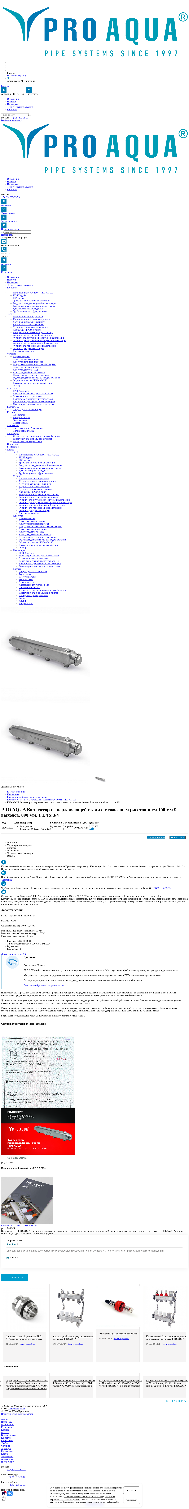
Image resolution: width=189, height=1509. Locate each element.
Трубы (10, 314)
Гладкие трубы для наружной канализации (34, 303)
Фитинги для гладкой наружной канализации (36, 343)
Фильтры (17, 385)
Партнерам (12, 104)
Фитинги (11, 353)
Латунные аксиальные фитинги (29, 322)
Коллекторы (13, 407)
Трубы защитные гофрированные (30, 311)
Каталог (5, 86)
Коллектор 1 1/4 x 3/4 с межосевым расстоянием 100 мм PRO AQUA (41, 799)
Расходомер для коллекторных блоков (72, 1333)
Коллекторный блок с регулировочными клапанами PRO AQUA (26, 1337)
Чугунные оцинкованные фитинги (30, 327)
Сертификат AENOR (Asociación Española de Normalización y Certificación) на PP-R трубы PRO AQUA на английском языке (80, 1383)
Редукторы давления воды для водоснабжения (36, 377)
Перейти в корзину (16, 75)
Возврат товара (9, 1435)
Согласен (131, 1490)
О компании (13, 99)
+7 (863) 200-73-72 (16, 1484)
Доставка (7, 880)
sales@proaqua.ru (16, 1408)
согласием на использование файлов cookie (83, 1496)
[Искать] (2, 232)
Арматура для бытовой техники (29, 372)
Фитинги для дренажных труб (28, 348)
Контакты (12, 109)
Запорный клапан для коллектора (164, 1333)
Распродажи (13, 446)
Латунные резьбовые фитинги (28, 324)
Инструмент (13, 444)
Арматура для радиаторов (26, 359)
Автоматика (13, 425)
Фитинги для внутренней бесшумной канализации (39, 338)
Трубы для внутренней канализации (31, 300)
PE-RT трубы (19, 295)
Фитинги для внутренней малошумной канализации (39, 340)
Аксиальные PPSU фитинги (27, 330)
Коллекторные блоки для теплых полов (33, 393)
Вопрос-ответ (26, 603)
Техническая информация (20, 107)
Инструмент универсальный (27, 441)
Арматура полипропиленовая (28, 361)
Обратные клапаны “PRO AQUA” (30, 380)
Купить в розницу (156, 837)
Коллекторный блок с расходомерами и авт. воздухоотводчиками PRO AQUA (120, 1337)
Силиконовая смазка (23, 431)
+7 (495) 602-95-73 (19, 117)
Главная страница (16, 791)
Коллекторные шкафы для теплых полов (33, 404)
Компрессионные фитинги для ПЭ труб (33, 332)
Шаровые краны (21, 356)
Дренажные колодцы (23, 351)
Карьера (5, 1430)
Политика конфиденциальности (17, 1414)
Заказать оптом (177, 837)
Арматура (12, 388)
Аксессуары (13, 433)
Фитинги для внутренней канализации (32, 335)
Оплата (5, 1432)
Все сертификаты (176, 1401)
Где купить (6, 1427)
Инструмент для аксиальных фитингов (32, 438)
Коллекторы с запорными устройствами (33, 399)
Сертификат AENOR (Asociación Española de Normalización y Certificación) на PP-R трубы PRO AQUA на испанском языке (33, 1383)
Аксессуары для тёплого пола (28, 428)
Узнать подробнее (29, 1344)
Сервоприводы (20, 423)
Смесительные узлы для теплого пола (32, 375)
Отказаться (131, 1500)
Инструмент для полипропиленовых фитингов (37, 436)
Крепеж (11, 412)
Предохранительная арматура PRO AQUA (34, 364)
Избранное (6, 235)
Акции (10, 449)
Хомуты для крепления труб (27, 409)
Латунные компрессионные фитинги (31, 319)
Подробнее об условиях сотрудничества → (45, 985)
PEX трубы (18, 298)
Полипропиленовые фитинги (28, 316)
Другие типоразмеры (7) (13, 954)
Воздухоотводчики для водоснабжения (32, 383)
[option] (25, 1323)
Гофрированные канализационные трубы (34, 306)
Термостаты (19, 415)
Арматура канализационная (27, 367)
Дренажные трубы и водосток (28, 308)
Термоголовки (20, 420)
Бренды (23, 598)
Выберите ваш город (11, 120)
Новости (11, 101)
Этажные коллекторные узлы (28, 396)
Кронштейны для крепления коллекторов (34, 401)
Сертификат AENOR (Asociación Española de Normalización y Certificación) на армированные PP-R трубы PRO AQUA (127, 1383)
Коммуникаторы (21, 417)
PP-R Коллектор (21, 391)
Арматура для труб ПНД (25, 369)
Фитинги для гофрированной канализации (34, 346)
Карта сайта (7, 1440)
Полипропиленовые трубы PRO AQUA (33, 292)
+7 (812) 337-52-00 (16, 1477)
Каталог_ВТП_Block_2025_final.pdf (19, 1225)
